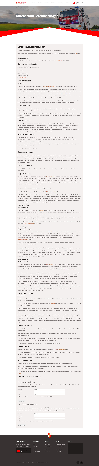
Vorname (20, 389)
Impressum (59, 451)
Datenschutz (59, 449)
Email (19, 394)
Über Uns (53, 2)
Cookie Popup (37, 379)
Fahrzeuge (47, 451)
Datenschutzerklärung (29, 223)
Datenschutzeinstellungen (51, 191)
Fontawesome (41, 210)
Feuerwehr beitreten (61, 444)
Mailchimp (53, 303)
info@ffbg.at (59, 60)
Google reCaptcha (50, 176)
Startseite (33, 2)
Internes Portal (37, 451)
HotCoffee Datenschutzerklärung (63, 93)
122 (77, 3)
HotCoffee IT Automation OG (48, 86)
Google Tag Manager (50, 232)
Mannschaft (47, 444)
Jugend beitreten (60, 446)
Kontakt (67, 2)
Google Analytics (49, 264)
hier (76, 53)
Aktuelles (46, 2)
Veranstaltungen (48, 446)
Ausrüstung (60, 2)
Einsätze (40, 2)
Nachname (20, 392)
